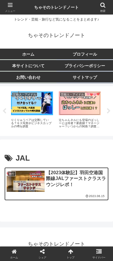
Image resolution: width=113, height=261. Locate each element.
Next (109, 111)
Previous (4, 111)
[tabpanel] (32, 110)
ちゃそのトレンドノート (56, 7)
